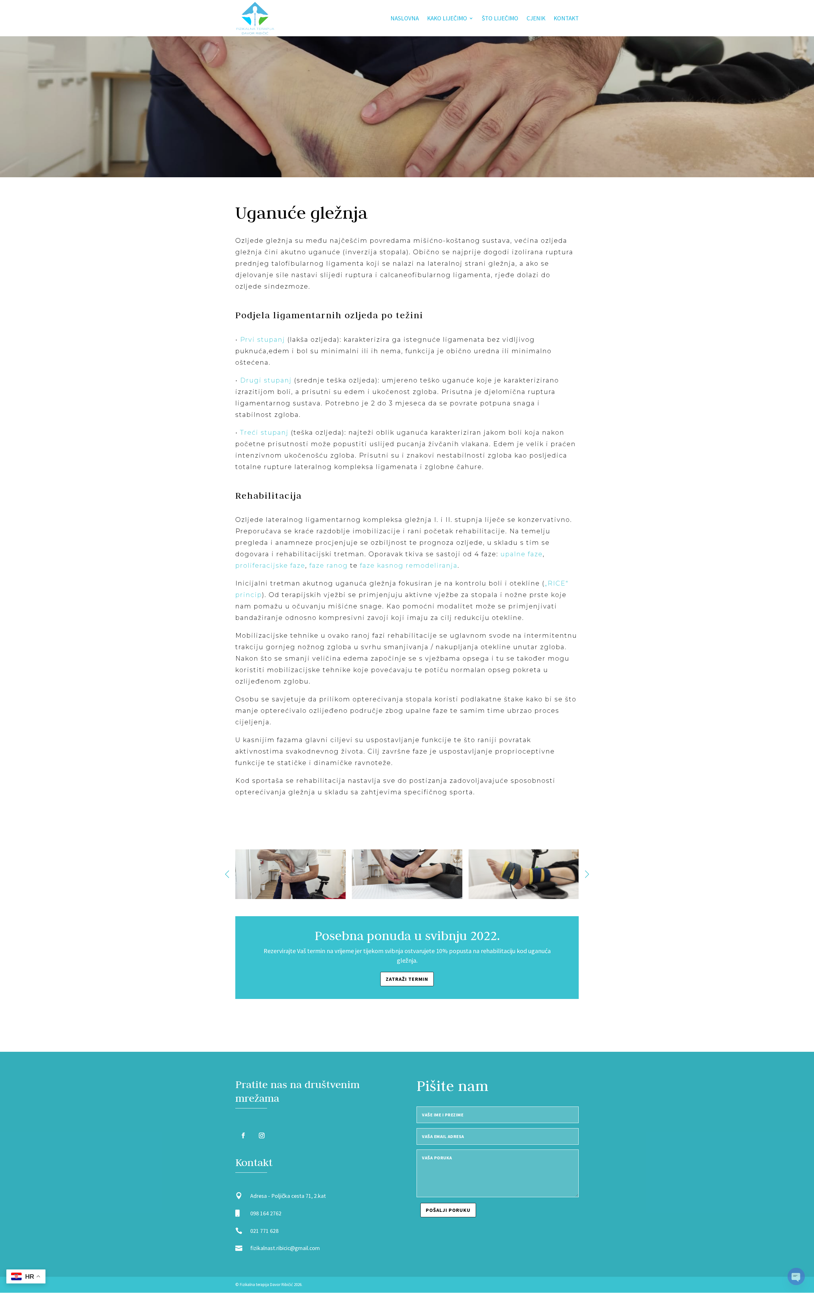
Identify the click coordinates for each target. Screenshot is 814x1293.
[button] (587, 874)
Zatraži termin (407, 979)
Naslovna (404, 19)
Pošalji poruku (448, 1210)
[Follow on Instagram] (262, 1135)
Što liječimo (500, 19)
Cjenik (536, 19)
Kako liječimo (447, 19)
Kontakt (566, 19)
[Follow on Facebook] (243, 1135)
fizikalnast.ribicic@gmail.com (285, 1248)
